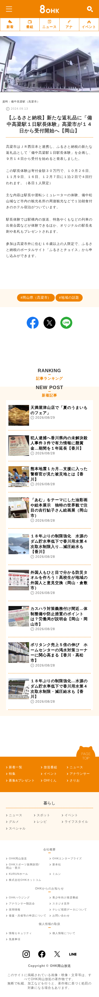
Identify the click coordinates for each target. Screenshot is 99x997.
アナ (69, 27)
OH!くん (50, 780)
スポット (43, 815)
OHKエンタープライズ (67, 858)
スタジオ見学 (61, 903)
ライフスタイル (76, 821)
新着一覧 (15, 767)
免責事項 (14, 939)
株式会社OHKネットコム (25, 879)
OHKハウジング (19, 897)
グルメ (14, 821)
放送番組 (50, 767)
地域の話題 (70, 297)
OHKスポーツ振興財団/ (22, 866)
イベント (89, 27)
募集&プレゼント (22, 780)
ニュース (49, 27)
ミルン (56, 873)
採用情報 (14, 909)
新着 (10, 27)
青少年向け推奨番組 (65, 897)
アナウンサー (80, 773)
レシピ (42, 821)
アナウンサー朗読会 (22, 903)
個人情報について (63, 933)
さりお (75, 780)
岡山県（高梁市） (37, 297)
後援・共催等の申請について (27, 915)
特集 (12, 773)
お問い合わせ (61, 915)
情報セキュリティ (20, 933)
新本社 (56, 864)
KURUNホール (18, 873)
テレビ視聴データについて (69, 909)
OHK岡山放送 (18, 858)
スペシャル (17, 828)
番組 (29, 27)
